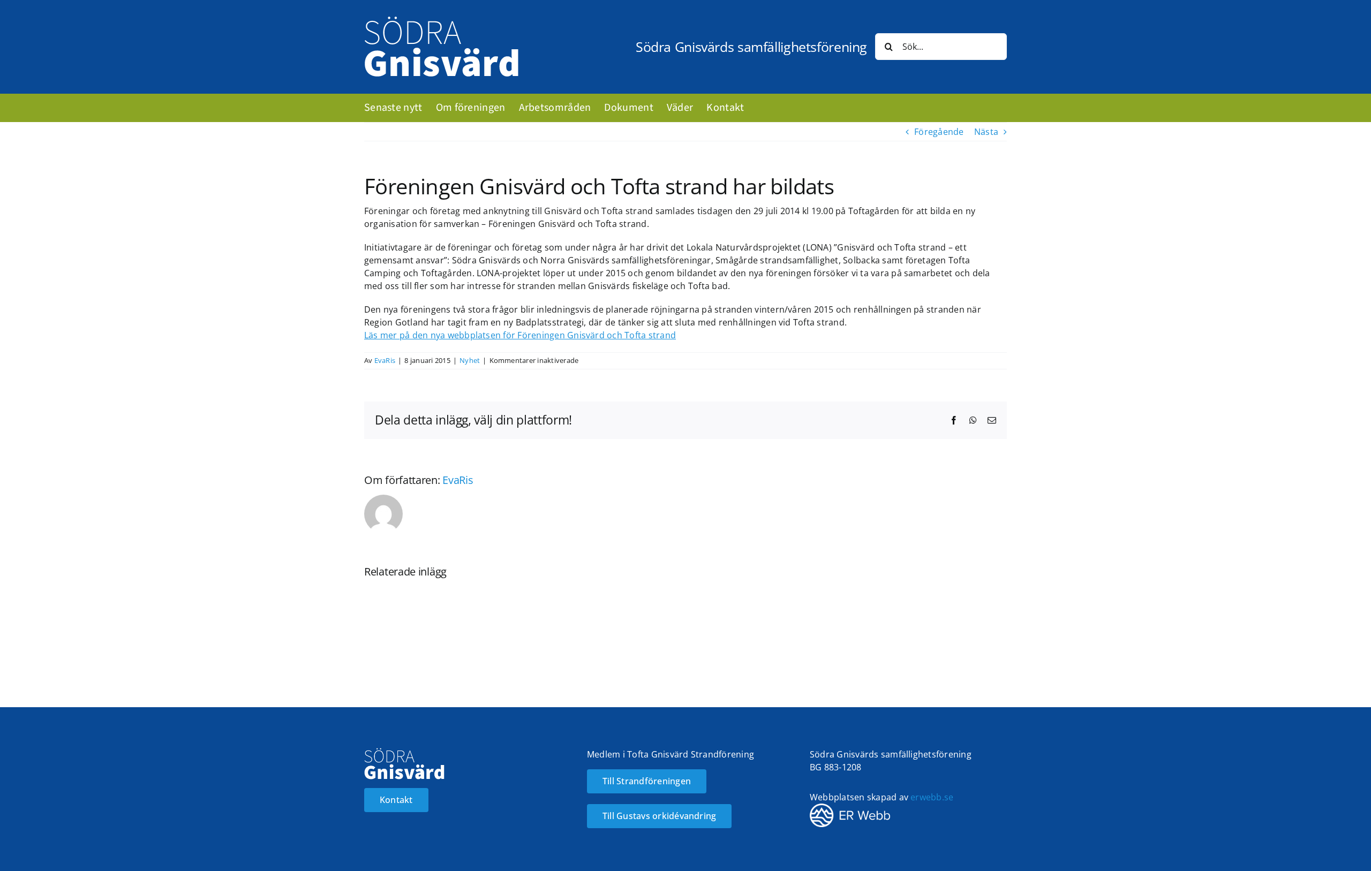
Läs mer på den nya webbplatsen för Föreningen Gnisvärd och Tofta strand (520, 335)
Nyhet (469, 360)
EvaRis (384, 360)
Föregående (938, 132)
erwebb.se (931, 797)
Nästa (986, 132)
